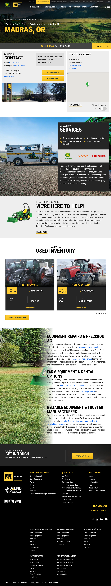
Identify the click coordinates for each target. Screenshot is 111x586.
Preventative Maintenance (72, 488)
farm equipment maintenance (91, 347)
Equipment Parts (94, 141)
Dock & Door (62, 568)
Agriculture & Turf (43, 2)
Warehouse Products (65, 563)
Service (33, 485)
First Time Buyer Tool (70, 485)
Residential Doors (63, 571)
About (90, 476)
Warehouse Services (64, 566)
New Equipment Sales (72, 138)
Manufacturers (94, 488)
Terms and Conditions (19, 583)
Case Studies (67, 500)
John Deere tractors (68, 386)
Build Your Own (67, 482)
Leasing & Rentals (37, 566)
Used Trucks (34, 563)
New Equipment (36, 7)
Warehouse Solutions (65, 560)
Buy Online (66, 476)
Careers (91, 479)
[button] (43, 7)
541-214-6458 (19, 66)
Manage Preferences (96, 491)
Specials (65, 494)
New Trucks (34, 560)
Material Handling (74, 2)
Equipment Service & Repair (72, 142)
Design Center (62, 574)
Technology (34, 548)
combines (82, 386)
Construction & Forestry (59, 2)
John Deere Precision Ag (81, 359)
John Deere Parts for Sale (72, 491)
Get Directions (9, 76)
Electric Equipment (69, 503)
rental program (88, 391)
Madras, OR (37, 291)
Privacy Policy (34, 583)
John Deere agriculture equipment (78, 421)
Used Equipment (51, 7)
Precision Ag (66, 7)
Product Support (63, 542)
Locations (94, 7)
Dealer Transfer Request (71, 497)
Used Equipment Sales (97, 138)
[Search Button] (105, 7)
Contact (6, 583)
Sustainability (93, 482)
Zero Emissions (36, 574)
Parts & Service (80, 7)
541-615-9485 (62, 46)
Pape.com (32, 2)
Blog (90, 485)
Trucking (85, 2)
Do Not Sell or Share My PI (51, 583)
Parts (32, 482)
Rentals (33, 491)
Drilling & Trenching (96, 2)
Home (6, 20)
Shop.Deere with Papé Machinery (43, 494)
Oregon (26, 20)
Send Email (73, 65)
